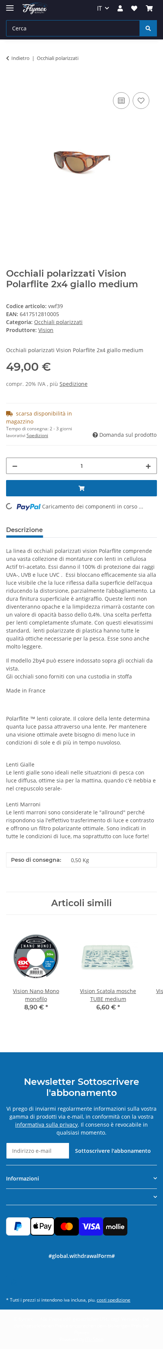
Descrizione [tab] (24, 530)
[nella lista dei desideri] (141, 100)
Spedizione (74, 383)
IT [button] (99, 8)
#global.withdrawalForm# (82, 1255)
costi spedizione (113, 1300)
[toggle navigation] (10, 4)
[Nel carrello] (12, 82)
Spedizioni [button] (37, 435)
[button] (120, 8)
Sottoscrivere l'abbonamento (113, 1150)
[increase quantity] (148, 466)
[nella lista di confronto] (121, 100)
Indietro (20, 58)
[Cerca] (148, 28)
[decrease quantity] (14, 466)
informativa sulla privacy (46, 1124)
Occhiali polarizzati (58, 322)
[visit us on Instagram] (14, 1282)
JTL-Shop (94, 1339)
